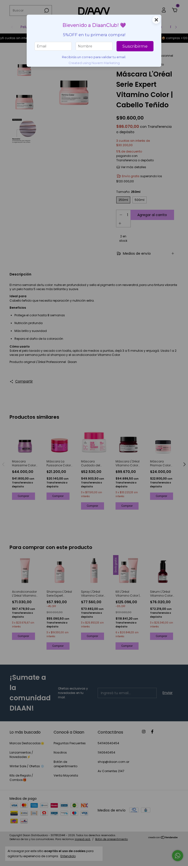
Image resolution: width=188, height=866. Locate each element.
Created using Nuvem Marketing (94, 63)
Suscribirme (135, 46)
